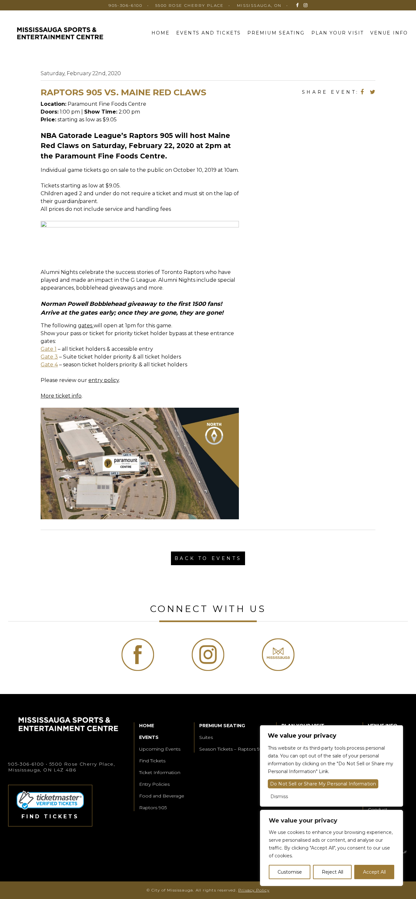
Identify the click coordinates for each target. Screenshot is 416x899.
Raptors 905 (153, 807)
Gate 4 (49, 364)
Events (149, 737)
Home (160, 33)
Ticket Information (159, 772)
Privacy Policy (253, 890)
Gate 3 (49, 357)
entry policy (103, 380)
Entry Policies (154, 784)
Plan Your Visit (337, 33)
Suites (206, 737)
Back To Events (208, 558)
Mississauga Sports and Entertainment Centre (60, 34)
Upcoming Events (159, 749)
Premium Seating (276, 33)
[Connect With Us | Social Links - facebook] (138, 654)
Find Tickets (152, 761)
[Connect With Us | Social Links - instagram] (208, 654)
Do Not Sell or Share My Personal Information (323, 784)
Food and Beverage (161, 796)
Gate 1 (49, 349)
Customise (290, 872)
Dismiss (279, 796)
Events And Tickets (208, 33)
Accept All (374, 872)
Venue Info (389, 33)
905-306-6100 (125, 5)
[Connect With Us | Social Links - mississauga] (278, 654)
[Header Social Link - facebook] (297, 5)
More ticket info (61, 396)
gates (86, 325)
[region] (331, 848)
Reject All (332, 872)
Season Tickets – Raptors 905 (232, 749)
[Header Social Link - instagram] (305, 5)
